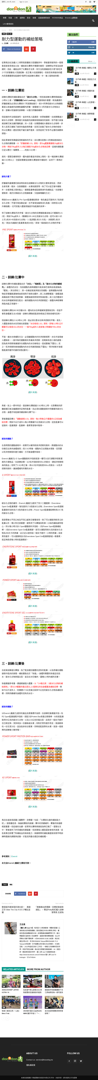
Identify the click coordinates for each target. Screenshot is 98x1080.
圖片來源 (32, 256)
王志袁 (6, 43)
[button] (93, 21)
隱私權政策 (30, 1065)
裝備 (34, 18)
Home (4, 30)
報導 (4, 986)
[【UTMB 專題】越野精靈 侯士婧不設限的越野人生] (70, 115)
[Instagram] (90, 1)
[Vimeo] (94, 1)
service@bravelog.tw (44, 1060)
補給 (11, 884)
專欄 (4, 18)
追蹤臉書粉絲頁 (44, 18)
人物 (15, 18)
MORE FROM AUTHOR (38, 969)
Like (92, 42)
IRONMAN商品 (57, 18)
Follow (91, 47)
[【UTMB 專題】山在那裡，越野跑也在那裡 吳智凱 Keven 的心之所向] (70, 104)
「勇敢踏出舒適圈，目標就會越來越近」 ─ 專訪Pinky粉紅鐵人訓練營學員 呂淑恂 (49, 910)
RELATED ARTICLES (13, 969)
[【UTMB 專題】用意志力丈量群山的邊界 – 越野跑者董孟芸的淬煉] (70, 81)
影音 (28, 18)
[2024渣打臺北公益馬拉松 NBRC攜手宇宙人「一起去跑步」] (32, 1002)
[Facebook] (86, 1)
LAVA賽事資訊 (8, 24)
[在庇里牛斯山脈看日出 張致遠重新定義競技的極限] (32, 981)
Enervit (14, 856)
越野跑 (22, 18)
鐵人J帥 (9, 34)
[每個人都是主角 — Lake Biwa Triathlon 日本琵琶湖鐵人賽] (11, 1002)
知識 (10, 18)
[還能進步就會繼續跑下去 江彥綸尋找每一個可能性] (54, 981)
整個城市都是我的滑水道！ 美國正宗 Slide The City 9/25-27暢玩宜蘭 (16, 910)
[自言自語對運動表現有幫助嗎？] (54, 1002)
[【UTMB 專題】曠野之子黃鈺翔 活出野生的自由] (70, 70)
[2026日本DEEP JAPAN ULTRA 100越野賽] (11, 981)
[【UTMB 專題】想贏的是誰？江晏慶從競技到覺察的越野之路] (70, 92)
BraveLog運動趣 (71, 18)
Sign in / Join (24, 2)
